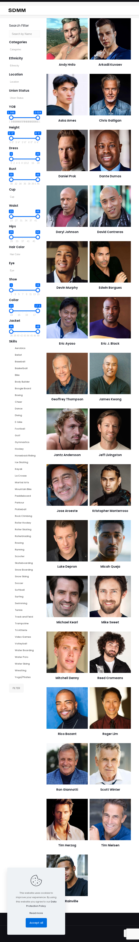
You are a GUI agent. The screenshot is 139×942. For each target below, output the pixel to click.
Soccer (19, 583)
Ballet (18, 355)
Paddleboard (23, 496)
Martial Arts (22, 482)
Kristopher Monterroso (110, 511)
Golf (17, 435)
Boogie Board (23, 388)
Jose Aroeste (67, 511)
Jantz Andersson (67, 455)
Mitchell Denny (67, 678)
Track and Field (24, 616)
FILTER (16, 688)
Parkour (19, 502)
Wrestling (20, 670)
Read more (36, 913)
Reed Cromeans (110, 678)
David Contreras (110, 232)
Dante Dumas (110, 176)
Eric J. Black (110, 343)
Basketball (21, 368)
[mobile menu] (133, 10)
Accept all (36, 923)
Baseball (20, 361)
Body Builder (22, 381)
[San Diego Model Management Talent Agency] (17, 10)
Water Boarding (24, 650)
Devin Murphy (67, 287)
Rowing (19, 543)
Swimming (21, 603)
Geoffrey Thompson (67, 399)
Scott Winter (110, 789)
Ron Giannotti (67, 789)
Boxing (19, 395)
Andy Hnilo (67, 64)
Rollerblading (23, 536)
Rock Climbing (23, 516)
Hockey (19, 449)
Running (19, 549)
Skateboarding (24, 563)
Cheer (18, 402)
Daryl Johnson (67, 232)
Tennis (18, 610)
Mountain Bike (23, 489)
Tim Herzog (67, 845)
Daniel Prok (67, 176)
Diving (18, 415)
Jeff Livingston (110, 455)
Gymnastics (22, 442)
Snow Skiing (22, 576)
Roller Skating (23, 529)
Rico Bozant (67, 734)
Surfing (19, 596)
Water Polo (21, 657)
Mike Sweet (110, 622)
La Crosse (21, 475)
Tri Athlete (21, 630)
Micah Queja (110, 566)
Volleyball (21, 643)
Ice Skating (21, 462)
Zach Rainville (67, 901)
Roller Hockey (23, 522)
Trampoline (22, 623)
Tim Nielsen (110, 845)
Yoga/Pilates (23, 677)
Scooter (19, 556)
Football (20, 428)
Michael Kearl (67, 622)
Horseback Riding (25, 455)
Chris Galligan (110, 120)
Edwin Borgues (110, 287)
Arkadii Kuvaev (110, 64)
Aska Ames (67, 120)
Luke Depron (67, 566)
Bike (17, 375)
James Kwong (110, 399)
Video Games (23, 637)
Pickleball (20, 509)
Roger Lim (110, 734)
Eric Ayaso (67, 343)
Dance (18, 408)
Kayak (18, 469)
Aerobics (20, 348)
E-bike (18, 422)
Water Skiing (22, 663)
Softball (20, 590)
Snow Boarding (24, 569)
